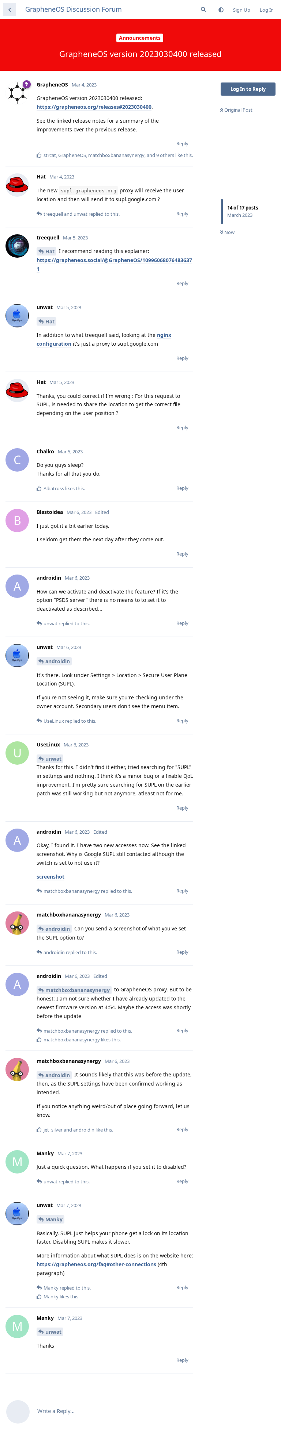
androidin (57, 661)
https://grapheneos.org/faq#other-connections (96, 1264)
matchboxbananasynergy (77, 990)
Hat (50, 251)
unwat (53, 758)
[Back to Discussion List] (9, 9)
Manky (54, 1219)
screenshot (50, 876)
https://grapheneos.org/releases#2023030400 (94, 106)
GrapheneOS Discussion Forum (73, 9)
